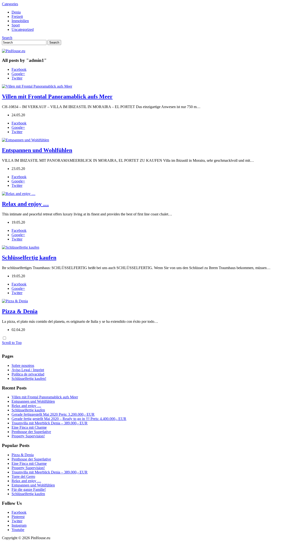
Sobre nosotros (23, 365)
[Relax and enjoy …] (18, 194)
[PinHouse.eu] (13, 51)
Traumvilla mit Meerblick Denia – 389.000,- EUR (50, 423)
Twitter (17, 78)
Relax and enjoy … (25, 204)
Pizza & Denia (20, 311)
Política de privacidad (28, 374)
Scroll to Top (12, 343)
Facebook (19, 69)
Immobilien (20, 21)
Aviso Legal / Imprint (28, 370)
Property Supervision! (28, 436)
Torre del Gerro (23, 476)
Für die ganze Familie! (29, 489)
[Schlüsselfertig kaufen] (20, 247)
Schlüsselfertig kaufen (29, 257)
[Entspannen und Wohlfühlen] (25, 140)
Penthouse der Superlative (31, 432)
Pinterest (18, 517)
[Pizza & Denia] (15, 301)
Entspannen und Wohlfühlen (37, 150)
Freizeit (17, 16)
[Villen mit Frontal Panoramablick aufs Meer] (37, 86)
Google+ (18, 74)
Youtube (18, 530)
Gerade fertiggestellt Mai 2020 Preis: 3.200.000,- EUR (53, 414)
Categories (10, 4)
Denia (16, 12)
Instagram (19, 525)
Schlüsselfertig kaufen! (29, 378)
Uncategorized (23, 29)
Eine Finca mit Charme (29, 427)
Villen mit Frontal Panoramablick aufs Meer (57, 96)
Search (7, 38)
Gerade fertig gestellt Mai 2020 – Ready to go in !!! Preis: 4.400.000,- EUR (69, 419)
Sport (16, 25)
